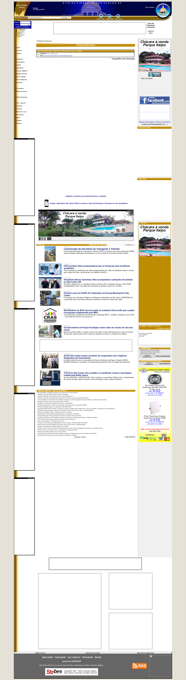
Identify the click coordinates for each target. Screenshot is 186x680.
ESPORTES (20, 68)
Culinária (19, 109)
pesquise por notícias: (98, 245)
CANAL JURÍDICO (22, 71)
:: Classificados (145, 348)
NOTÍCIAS (20, 59)
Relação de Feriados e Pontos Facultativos (155, 122)
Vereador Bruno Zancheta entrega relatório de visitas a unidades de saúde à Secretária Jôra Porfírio (67, 433)
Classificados (20, 88)
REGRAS (98, 657)
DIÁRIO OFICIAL (22, 74)
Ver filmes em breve (163, 328)
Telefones (19, 120)
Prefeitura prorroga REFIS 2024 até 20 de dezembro (53, 394)
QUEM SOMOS (47, 657)
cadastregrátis (151, 32)
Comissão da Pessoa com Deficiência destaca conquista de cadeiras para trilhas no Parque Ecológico (67, 417)
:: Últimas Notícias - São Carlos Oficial (52, 391)
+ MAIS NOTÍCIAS (129, 437)
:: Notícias (40, 245)
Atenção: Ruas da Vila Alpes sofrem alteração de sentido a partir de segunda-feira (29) (63, 398)
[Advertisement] (24, 178)
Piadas (18, 117)
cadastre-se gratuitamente (22, 28)
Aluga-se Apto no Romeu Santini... (150, 350)
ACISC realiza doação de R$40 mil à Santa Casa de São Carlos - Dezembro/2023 (62, 424)
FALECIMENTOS (22, 79)
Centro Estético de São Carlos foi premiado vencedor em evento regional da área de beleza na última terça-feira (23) (72, 399)
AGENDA (19, 82)
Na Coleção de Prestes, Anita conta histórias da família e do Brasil (57, 435)
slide (49, 239)
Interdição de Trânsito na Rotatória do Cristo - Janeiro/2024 (55, 403)
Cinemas (144, 326)
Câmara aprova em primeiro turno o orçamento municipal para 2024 (57, 430)
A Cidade (19, 50)
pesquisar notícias (80, 437)
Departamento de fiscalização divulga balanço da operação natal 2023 (58, 414)
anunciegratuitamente (147, 356)
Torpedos (19, 123)
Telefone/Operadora (22, 97)
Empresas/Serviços (22, 91)
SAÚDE (19, 65)
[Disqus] (85, 96)
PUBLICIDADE (60, 657)
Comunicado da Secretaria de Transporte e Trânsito (92, 249)
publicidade (31, 139)
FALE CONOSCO (73, 657)
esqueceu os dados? (22, 26)
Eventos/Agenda (145, 127)
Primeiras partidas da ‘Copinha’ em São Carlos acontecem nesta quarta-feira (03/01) (62, 405)
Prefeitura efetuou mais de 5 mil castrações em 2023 (53, 401)
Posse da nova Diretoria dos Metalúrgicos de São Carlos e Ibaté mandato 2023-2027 (63, 422)
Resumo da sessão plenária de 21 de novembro (52, 431)
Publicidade (143, 223)
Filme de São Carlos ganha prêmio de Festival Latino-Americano (56, 419)
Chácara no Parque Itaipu (148, 353)
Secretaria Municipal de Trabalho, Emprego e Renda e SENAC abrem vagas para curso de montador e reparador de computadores (76, 408)
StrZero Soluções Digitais (94, 665)
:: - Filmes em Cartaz (150, 326)
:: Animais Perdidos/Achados (150, 361)
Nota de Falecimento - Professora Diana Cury (51, 421)
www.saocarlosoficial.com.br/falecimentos (58, 56)
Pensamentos (20, 114)
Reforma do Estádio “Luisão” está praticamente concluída (54, 412)
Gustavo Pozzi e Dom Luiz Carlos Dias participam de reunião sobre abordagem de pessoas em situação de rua (70, 428)
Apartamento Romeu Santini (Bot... (150, 352)
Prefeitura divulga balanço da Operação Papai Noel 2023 (54, 406)
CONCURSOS (21, 62)
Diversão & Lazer (21, 111)
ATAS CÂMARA (21, 76)
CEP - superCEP (21, 103)
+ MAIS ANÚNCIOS (164, 363)
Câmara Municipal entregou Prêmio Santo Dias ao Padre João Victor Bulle (59, 415)
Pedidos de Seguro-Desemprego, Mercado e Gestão (53, 426)
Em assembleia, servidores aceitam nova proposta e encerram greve (58, 392)
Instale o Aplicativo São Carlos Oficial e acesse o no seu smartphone (89, 203)
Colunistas (20, 106)
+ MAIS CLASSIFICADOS (162, 356)
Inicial (18, 47)
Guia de (151, 23)
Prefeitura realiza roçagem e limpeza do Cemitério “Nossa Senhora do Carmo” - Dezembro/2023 (66, 410)
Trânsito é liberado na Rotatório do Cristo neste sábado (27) (55, 396)
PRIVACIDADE (87, 657)
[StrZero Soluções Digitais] (54, 673)
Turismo (19, 53)
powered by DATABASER (71, 661)
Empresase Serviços (151, 26)
